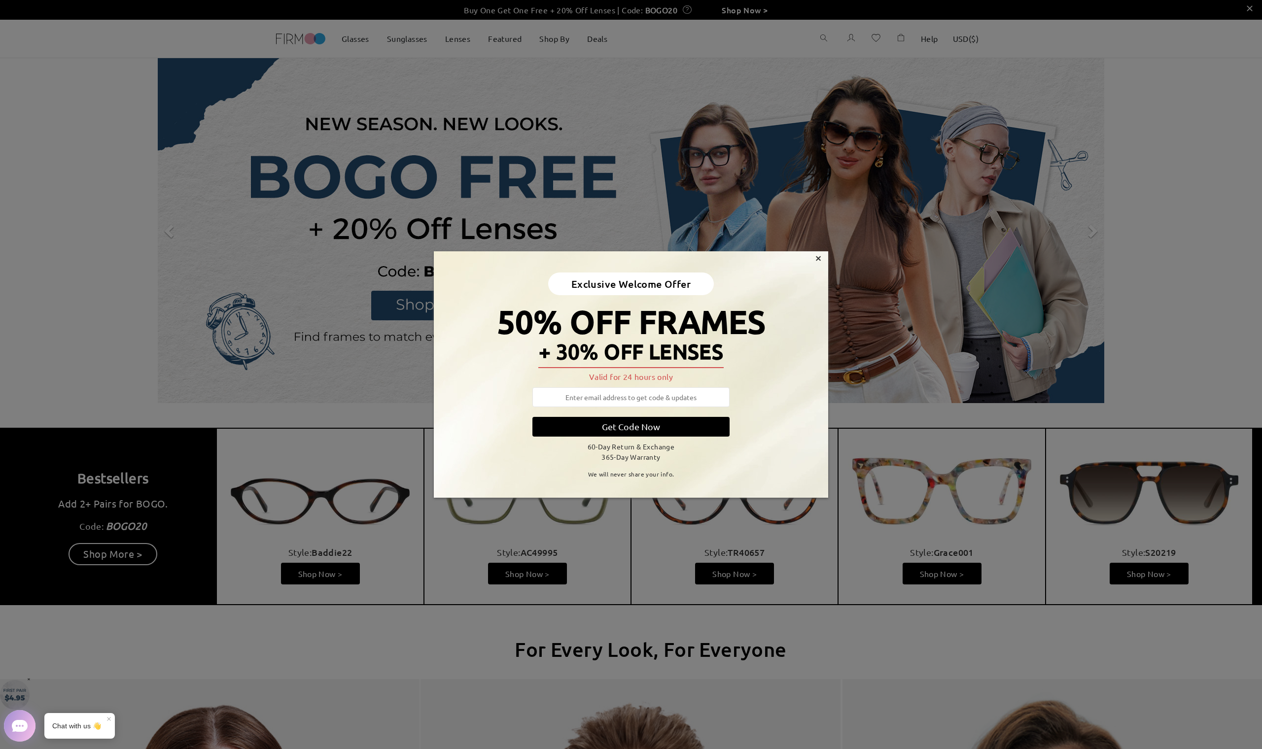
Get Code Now (631, 426)
